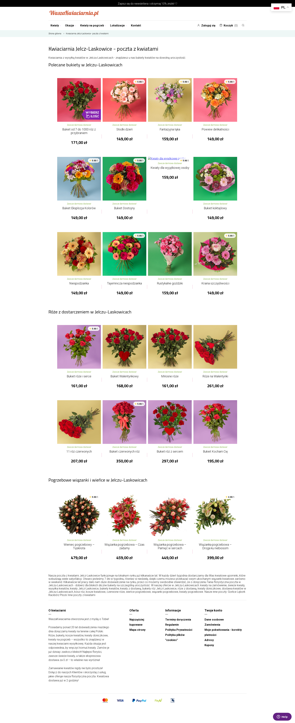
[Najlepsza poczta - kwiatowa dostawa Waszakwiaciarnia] (74, 13)
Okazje (69, 25)
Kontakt (136, 25)
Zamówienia (212, 624)
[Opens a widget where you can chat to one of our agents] (282, 717)
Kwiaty (55, 25)
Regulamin (172, 624)
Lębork (241, 591)
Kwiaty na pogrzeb (92, 25)
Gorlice (232, 591)
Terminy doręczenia (178, 619)
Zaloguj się (208, 25)
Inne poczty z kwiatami (81, 595)
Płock (63, 595)
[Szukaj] (243, 25)
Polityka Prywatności (178, 629)
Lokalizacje (117, 25)
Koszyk (231, 25)
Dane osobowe (214, 619)
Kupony (209, 645)
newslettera (141, 3)
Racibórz (53, 595)
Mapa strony (137, 629)
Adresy (209, 640)
